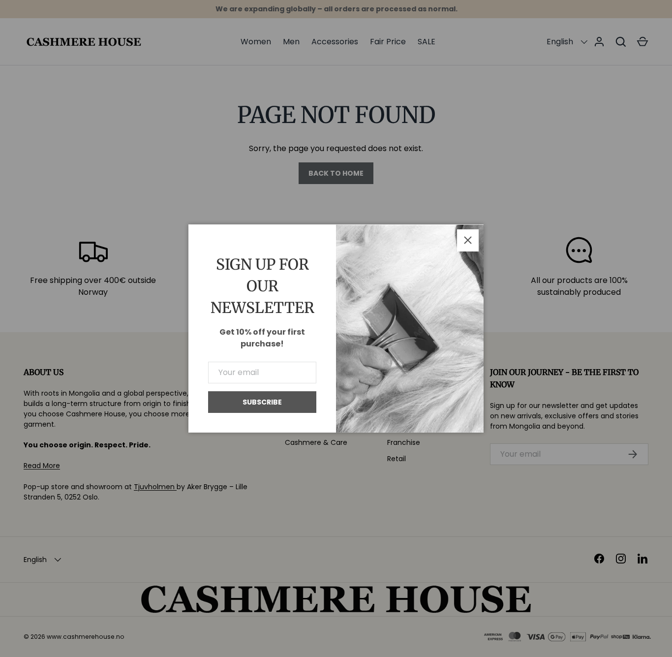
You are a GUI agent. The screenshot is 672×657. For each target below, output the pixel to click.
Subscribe (262, 402)
